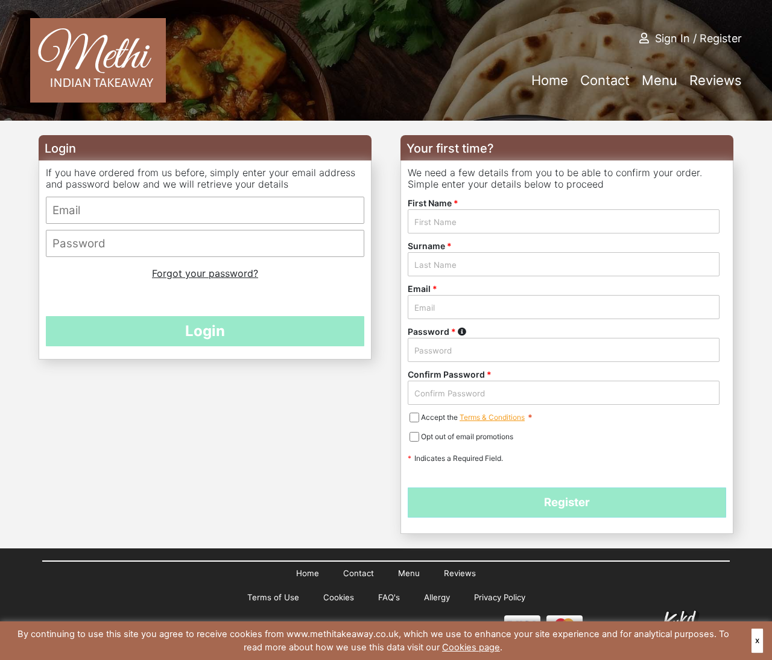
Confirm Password (450, 374)
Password (462, 331)
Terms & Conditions (492, 417)
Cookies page (471, 647)
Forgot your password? (205, 273)
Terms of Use (273, 597)
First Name (433, 203)
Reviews (715, 80)
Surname (430, 246)
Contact (605, 80)
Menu (659, 80)
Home (549, 80)
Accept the (440, 417)
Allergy (437, 597)
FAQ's (389, 597)
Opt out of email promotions (467, 436)
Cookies (338, 597)
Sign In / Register (698, 38)
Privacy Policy (499, 597)
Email (422, 289)
